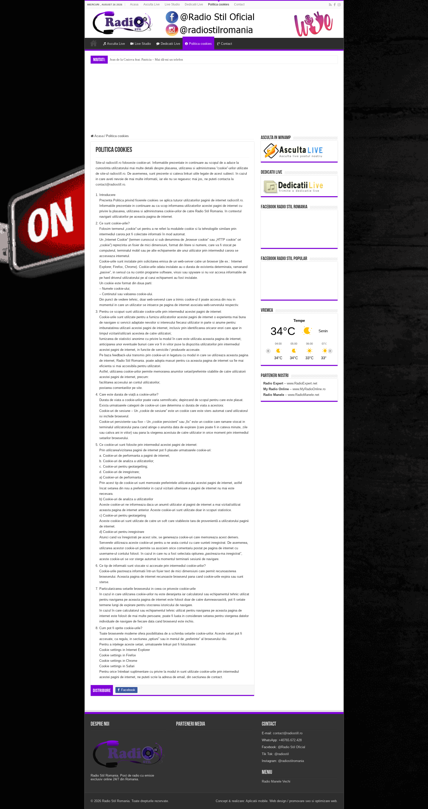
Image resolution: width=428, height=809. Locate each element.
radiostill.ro (113, 163)
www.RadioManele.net (303, 395)
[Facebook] (334, 5)
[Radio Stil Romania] (214, 23)
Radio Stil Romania (116, 801)
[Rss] (330, 5)
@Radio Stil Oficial (291, 747)
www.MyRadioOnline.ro (309, 389)
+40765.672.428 (290, 740)
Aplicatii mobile (257, 801)
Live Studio (172, 4)
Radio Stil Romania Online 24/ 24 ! (133, 59)
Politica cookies (218, 4)
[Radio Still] (128, 754)
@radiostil (281, 754)
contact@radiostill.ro (110, 184)
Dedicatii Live (194, 4)
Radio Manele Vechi (276, 781)
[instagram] (339, 5)
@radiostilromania (291, 761)
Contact (239, 4)
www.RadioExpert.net (302, 383)
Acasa (134, 4)
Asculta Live (151, 4)
